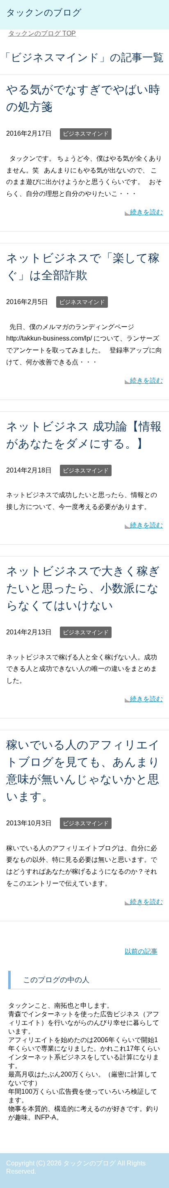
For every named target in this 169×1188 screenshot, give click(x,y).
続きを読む (146, 212)
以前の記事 (141, 951)
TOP (42, 33)
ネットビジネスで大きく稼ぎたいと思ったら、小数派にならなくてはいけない (83, 588)
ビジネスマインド (86, 133)
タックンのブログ (44, 12)
